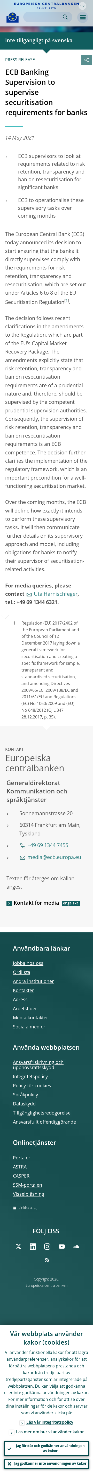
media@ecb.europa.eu (54, 857)
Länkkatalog (27, 1208)
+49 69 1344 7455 (47, 845)
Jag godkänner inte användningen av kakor (50, 1463)
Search (65, 17)
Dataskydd (24, 1104)
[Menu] (82, 17)
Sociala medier (29, 1027)
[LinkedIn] (33, 1246)
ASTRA (20, 1167)
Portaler (21, 1158)
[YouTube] (62, 1246)
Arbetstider (25, 1009)
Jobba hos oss (28, 963)
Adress (20, 1000)
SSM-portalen (27, 1185)
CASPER (21, 1176)
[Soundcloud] (76, 1246)
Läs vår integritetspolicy (49, 1423)
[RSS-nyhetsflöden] (47, 1260)
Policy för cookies (32, 1086)
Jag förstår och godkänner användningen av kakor (50, 1448)
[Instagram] (47, 1246)
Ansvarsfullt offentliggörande (44, 1122)
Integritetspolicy (30, 1077)
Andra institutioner (33, 981)
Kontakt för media (36, 903)
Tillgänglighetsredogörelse (42, 1113)
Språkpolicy (25, 1095)
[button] (82, 6)
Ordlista (21, 972)
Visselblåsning (28, 1194)
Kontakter (23, 990)
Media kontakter (30, 1018)
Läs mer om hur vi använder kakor (50, 1432)
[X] (18, 1246)
